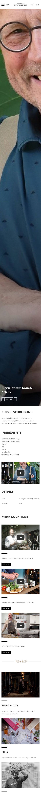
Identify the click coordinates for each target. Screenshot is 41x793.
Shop (38, 5)
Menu (8, 5)
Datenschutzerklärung (30, 482)
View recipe (6, 564)
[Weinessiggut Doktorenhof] (20, 4)
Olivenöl (4, 444)
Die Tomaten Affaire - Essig (10, 439)
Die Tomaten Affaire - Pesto (10, 441)
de (32, 5)
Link (20, 503)
